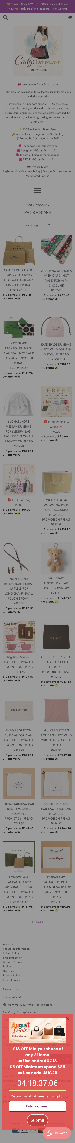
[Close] (68, 1018)
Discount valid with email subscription (37, 1096)
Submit (37, 1120)
